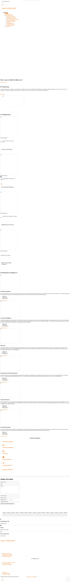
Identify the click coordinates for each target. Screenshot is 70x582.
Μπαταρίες (9, 22)
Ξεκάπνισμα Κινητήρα (11, 25)
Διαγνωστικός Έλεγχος (11, 16)
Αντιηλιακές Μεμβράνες (11, 21)
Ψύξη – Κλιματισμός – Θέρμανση (13, 19)
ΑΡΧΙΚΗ (6, 13)
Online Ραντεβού (3, 82)
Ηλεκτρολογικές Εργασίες (11, 17)
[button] (5, 12)
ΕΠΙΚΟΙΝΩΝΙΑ (8, 26)
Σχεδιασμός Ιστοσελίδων (30, 576)
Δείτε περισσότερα (3, 300)
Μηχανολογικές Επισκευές (11, 18)
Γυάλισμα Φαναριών (10, 24)
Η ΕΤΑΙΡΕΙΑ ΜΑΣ (8, 14)
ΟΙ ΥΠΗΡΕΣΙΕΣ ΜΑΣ (9, 15)
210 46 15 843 (12, 1)
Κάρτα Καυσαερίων (10, 23)
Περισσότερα (2, 94)
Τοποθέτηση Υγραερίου (11, 20)
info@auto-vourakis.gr (6, 2)
